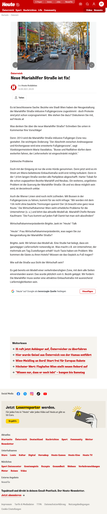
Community (50, 10)
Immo (49, 2)
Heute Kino (74, 455)
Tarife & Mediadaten (24, 504)
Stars (4, 455)
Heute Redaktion (29, 85)
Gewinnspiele (31, 466)
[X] (25, 393)
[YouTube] (45, 393)
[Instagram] (31, 393)
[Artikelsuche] (87, 4)
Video (89, 10)
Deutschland (36, 439)
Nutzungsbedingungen (79, 504)
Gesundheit (59, 466)
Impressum (6, 504)
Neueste (98, 10)
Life (40, 10)
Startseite (4, 15)
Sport (19, 10)
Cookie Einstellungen (11, 509)
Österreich (8, 10)
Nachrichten (52, 439)
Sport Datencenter (11, 466)
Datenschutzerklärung (55, 504)
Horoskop (43, 455)
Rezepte (45, 466)
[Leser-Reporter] (80, 4)
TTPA (39, 504)
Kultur (22, 455)
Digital (32, 455)
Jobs (58, 2)
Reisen (14, 471)
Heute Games (58, 455)
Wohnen (71, 466)
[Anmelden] (94, 4)
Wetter (89, 439)
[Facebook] (18, 393)
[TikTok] (38, 393)
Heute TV (88, 455)
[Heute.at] (8, 4)
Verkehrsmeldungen (89, 466)
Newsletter (7, 444)
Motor (4, 471)
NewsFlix (68, 2)
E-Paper (39, 2)
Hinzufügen (87, 291)
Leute (13, 455)
